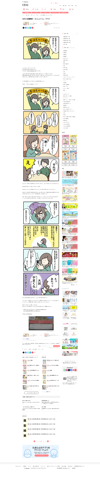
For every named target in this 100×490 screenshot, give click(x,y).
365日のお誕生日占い (66, 101)
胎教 (64, 61)
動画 (64, 90)
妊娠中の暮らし (65, 60)
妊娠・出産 (64, 5)
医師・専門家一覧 (36, 466)
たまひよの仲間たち (66, 124)
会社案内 (73, 468)
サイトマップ (43, 466)
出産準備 (54, 9)
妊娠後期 (64, 56)
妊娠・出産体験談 (35, 349)
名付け (32, 84)
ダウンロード (41, 455)
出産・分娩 (65, 44)
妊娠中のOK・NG (66, 107)
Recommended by (44, 391)
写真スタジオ (64, 12)
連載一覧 (41, 23)
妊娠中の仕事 (65, 75)
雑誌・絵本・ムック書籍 (67, 95)
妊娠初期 (64, 52)
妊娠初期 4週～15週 (66, 38)
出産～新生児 (65, 69)
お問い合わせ (70, 466)
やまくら (37, 15)
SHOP (53, 3)
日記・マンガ (33, 15)
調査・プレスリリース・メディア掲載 (53, 466)
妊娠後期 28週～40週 (66, 42)
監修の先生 (65, 120)
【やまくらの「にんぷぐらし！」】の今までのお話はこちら (35, 309)
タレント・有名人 (66, 88)
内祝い (58, 3)
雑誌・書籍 (26, 12)
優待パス (73, 9)
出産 (64, 65)
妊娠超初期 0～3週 (66, 36)
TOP (60, 5)
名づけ (45, 9)
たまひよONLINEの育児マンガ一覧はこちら (31, 310)
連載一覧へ (73, 284)
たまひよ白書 (65, 127)
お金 (64, 71)
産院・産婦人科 (65, 63)
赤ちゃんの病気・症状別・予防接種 (69, 116)
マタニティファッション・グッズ (68, 77)
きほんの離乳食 (65, 118)
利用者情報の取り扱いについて (79, 466)
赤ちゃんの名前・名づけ (67, 78)
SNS (45, 12)
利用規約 (24, 466)
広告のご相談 (64, 466)
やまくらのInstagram (27, 313)
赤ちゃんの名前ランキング (67, 109)
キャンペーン (55, 12)
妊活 (76, 5)
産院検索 (64, 105)
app (42, 349)
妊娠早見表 (27, 9)
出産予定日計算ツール (67, 103)
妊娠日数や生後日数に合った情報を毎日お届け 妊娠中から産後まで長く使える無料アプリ (41, 453)
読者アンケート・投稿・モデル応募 (69, 99)
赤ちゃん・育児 (70, 5)
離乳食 (63, 9)
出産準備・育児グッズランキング (68, 111)
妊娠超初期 (65, 50)
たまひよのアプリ (66, 122)
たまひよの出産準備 (66, 126)
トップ (23, 15)
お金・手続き (36, 9)
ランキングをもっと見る (31, 392)
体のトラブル (65, 58)
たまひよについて (66, 94)
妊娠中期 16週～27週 (66, 40)
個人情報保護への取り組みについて (63, 468)
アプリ (36, 12)
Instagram (32, 70)
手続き (64, 73)
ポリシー (29, 466)
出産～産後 (65, 67)
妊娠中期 (30, 349)
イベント (64, 80)
